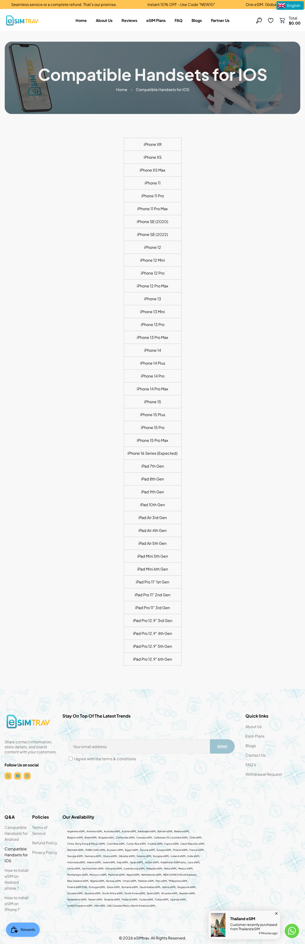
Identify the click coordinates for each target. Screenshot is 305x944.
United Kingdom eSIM (79, 905)
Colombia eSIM (115, 843)
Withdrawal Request (263, 774)
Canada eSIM (144, 837)
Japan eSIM (136, 862)
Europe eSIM (164, 849)
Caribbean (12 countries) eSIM (170, 837)
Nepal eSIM (133, 874)
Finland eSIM (180, 849)
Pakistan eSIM (145, 880)
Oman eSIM (129, 880)
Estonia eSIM (147, 849)
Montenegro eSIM (77, 874)
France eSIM (196, 849)
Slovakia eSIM (74, 893)
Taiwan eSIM (95, 899)
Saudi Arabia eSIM (150, 887)
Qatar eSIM (113, 887)
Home (121, 89)
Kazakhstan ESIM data (173, 862)
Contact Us (255, 755)
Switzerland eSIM (76, 899)
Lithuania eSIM (113, 868)
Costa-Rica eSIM (135, 843)
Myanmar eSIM (116, 874)
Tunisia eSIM (146, 899)
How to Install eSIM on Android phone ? (17, 879)
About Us (253, 726)
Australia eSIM (112, 831)
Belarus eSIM (181, 831)
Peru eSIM (161, 880)
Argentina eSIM (75, 831)
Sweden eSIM (186, 893)
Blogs (250, 745)
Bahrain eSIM (165, 831)
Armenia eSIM (94, 831)
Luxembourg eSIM (134, 868)
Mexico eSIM (185, 868)
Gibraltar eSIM (126, 856)
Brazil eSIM (90, 837)
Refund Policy (44, 842)
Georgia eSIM (74, 856)
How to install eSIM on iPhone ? (17, 903)
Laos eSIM (193, 862)
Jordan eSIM (151, 862)
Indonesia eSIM (76, 862)
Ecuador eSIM (115, 849)
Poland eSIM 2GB (77, 887)
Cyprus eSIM (171, 843)
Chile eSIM (195, 837)
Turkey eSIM (161, 899)
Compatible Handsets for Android (16, 833)
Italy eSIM (122, 862)
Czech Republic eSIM (192, 843)
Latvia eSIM (73, 868)
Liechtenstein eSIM (92, 868)
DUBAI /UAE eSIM (95, 849)
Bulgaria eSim (106, 837)
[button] (282, 20)
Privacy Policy (44, 852)
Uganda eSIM (177, 899)
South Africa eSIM (112, 893)
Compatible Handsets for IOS (16, 854)
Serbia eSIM (168, 887)
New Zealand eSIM (77, 880)
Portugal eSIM (97, 887)
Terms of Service (39, 830)
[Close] (276, 912)
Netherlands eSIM (151, 874)
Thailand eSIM (129, 899)
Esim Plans (254, 736)
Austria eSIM (129, 831)
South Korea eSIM (134, 893)
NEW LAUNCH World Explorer (179, 874)
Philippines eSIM (178, 880)
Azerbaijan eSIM (146, 831)
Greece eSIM (144, 856)
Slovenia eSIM (92, 893)
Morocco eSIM (98, 874)
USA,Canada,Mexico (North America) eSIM (131, 905)
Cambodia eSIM (125, 837)
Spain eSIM (153, 893)
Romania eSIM (129, 887)
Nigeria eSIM (97, 880)
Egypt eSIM (131, 849)
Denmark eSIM (75, 849)
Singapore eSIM (186, 887)
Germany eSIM (93, 856)
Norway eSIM (113, 880)
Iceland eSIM (178, 856)
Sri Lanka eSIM (169, 893)
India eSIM (193, 856)
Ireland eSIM (94, 862)
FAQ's (250, 764)
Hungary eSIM (160, 856)
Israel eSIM (109, 862)
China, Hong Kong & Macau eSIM (86, 843)
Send (222, 746)
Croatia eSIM (154, 843)
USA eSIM (99, 905)
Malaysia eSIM (154, 868)
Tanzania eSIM (111, 899)
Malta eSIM (170, 868)
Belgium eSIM (74, 837)
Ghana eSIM (110, 856)
